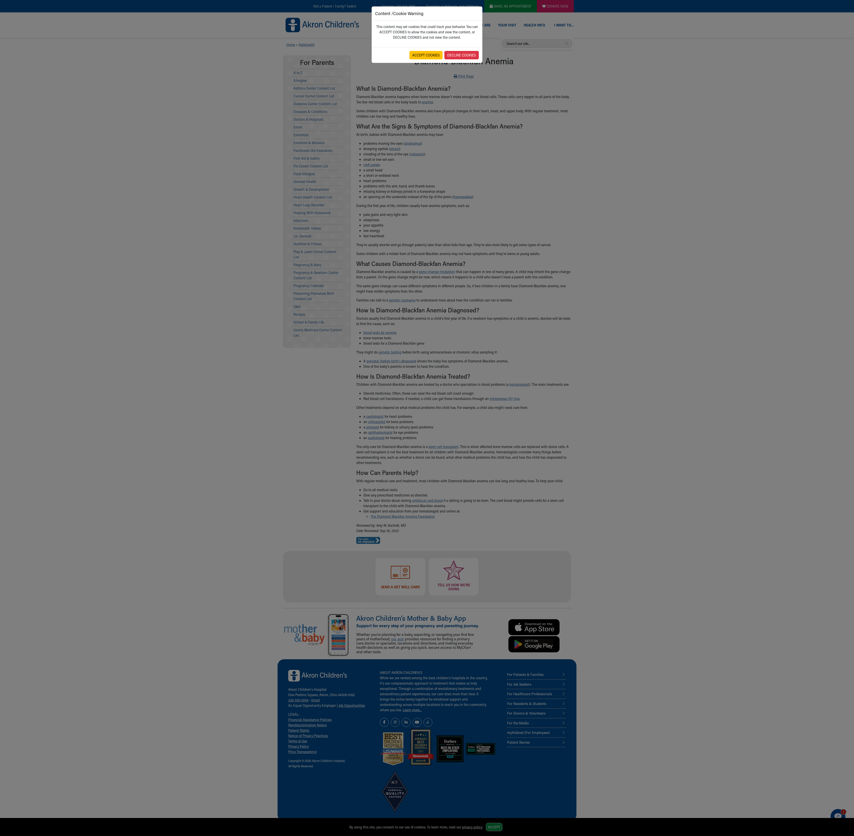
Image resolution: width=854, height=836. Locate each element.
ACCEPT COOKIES (426, 55)
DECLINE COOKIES (461, 55)
